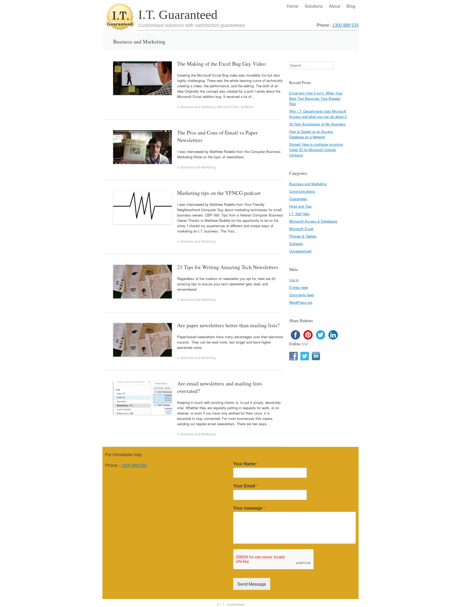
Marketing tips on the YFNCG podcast (219, 192)
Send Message (251, 584)
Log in (294, 279)
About (334, 6)
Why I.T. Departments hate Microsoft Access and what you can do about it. (318, 114)
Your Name (245, 464)
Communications (302, 191)
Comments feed (301, 294)
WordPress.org (300, 302)
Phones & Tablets (303, 236)
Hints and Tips (300, 206)
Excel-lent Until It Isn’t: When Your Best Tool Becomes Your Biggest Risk (316, 98)
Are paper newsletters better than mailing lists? (228, 325)
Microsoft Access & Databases (313, 221)
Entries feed (298, 287)
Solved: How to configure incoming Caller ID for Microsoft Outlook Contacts (316, 149)
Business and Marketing (198, 106)
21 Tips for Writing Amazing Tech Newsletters (227, 267)
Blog (351, 6)
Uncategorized (300, 251)
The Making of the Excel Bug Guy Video (221, 63)
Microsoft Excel (228, 106)
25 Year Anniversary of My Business (317, 124)
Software (247, 106)
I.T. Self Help (299, 213)
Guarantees (298, 198)
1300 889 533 (345, 25)
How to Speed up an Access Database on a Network (311, 134)
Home (292, 6)
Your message (249, 508)
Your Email (245, 486)
